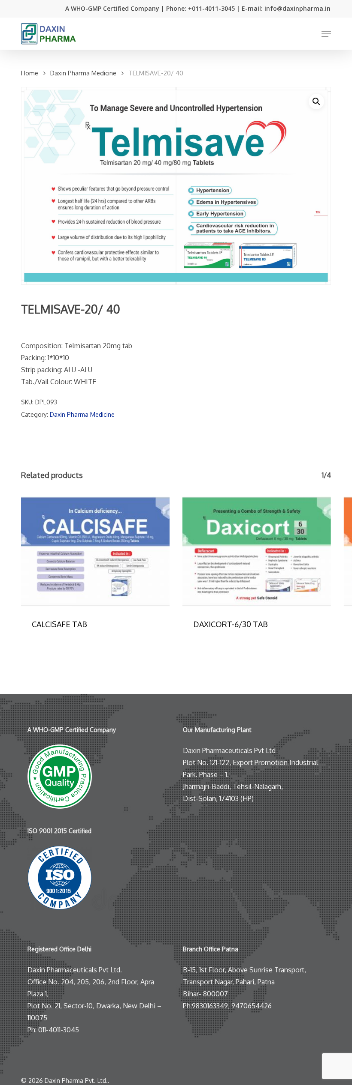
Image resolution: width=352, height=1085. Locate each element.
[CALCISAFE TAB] (95, 551)
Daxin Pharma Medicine (83, 73)
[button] (326, 34)
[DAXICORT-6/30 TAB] (256, 551)
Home (29, 73)
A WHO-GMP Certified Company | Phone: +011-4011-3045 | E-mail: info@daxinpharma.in (198, 8)
